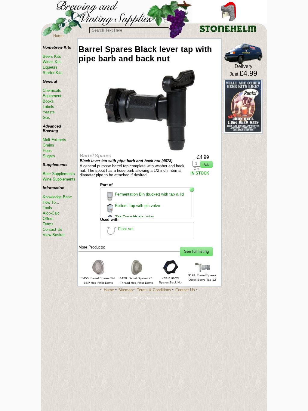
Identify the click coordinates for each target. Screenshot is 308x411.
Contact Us (52, 229)
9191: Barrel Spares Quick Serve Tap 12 (202, 277)
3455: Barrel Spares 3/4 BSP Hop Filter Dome (98, 280)
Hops (47, 150)
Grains (48, 145)
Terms (48, 224)
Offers (48, 218)
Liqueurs (50, 67)
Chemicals (52, 90)
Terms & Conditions (154, 290)
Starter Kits (53, 72)
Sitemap (125, 290)
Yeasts (49, 112)
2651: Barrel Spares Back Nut (170, 280)
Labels (48, 106)
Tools (47, 208)
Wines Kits (52, 62)
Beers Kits (52, 56)
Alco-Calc (51, 213)
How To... (51, 202)
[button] (206, 164)
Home (58, 35)
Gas (46, 117)
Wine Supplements (59, 179)
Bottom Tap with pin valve (137, 205)
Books (48, 101)
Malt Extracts (54, 140)
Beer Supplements (59, 174)
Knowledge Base (57, 197)
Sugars (49, 156)
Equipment (52, 96)
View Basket (54, 235)
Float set (126, 229)
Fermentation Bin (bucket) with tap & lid (149, 194)
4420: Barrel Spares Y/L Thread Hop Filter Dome (136, 280)
